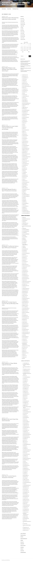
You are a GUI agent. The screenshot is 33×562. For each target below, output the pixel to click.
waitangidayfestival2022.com (26, 211)
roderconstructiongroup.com (26, 253)
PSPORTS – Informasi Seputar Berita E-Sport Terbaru (16, 3)
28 (27, 50)
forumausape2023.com (25, 203)
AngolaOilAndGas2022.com (25, 194)
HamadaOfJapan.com (25, 111)
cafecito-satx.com (25, 420)
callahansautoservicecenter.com (26, 281)
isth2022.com (24, 217)
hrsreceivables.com (24, 138)
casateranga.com (25, 448)
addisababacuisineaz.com (26, 528)
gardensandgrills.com (26, 475)
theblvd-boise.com (24, 169)
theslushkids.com (25, 438)
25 (22, 50)
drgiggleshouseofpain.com (25, 149)
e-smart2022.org (24, 172)
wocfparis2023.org (24, 220)
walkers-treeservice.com (26, 451)
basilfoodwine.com (25, 476)
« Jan (22, 51)
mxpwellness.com (25, 455)
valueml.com (24, 128)
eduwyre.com (24, 166)
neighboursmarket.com (26, 499)
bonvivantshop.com (24, 121)
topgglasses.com (25, 405)
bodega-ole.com (25, 503)
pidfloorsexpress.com (25, 83)
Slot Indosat (22, 547)
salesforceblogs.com (25, 100)
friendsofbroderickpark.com (25, 298)
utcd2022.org (24, 235)
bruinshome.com (25, 428)
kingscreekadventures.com (25, 114)
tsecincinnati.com (24, 251)
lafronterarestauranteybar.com (27, 434)
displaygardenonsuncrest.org (26, 345)
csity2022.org (24, 247)
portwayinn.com (25, 462)
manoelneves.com (24, 94)
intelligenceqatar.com (25, 107)
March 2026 (22, 18)
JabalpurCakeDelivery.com (25, 104)
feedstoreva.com (24, 348)
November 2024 (23, 36)
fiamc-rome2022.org (25, 306)
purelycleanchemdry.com (25, 117)
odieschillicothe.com (25, 274)
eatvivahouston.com (25, 389)
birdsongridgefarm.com (26, 492)
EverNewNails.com (24, 155)
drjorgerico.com (24, 132)
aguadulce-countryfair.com (25, 312)
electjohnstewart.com (26, 510)
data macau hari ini (23, 545)
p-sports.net (24, 399)
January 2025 (22, 33)
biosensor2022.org (24, 236)
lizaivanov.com (25, 382)
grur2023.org (24, 197)
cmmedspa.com (25, 472)
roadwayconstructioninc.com (26, 332)
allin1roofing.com (25, 466)
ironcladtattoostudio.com (26, 427)
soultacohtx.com (24, 355)
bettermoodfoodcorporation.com (26, 86)
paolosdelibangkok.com (25, 326)
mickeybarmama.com (25, 330)
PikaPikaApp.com (24, 108)
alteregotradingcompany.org (26, 189)
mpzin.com (23, 124)
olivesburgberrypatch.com (26, 437)
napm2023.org (24, 200)
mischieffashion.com (25, 165)
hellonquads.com (24, 257)
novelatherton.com (25, 507)
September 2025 (23, 24)
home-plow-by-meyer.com (26, 385)
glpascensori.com (25, 441)
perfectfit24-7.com (24, 284)
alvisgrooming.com (24, 322)
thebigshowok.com (25, 391)
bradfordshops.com (24, 180)
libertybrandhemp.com (26, 496)
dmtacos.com (25, 375)
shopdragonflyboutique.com (25, 333)
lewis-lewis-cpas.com (25, 176)
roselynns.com (24, 97)
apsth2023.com (24, 207)
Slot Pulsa (22, 536)
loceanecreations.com (26, 490)
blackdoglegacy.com (25, 388)
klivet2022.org (24, 239)
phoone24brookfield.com (25, 329)
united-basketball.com (26, 417)
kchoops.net (24, 483)
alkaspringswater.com (25, 291)
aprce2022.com (24, 190)
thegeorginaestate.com (25, 323)
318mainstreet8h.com (25, 292)
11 (22, 47)
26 (24, 50)
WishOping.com (24, 118)
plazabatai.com (24, 254)
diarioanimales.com (24, 258)
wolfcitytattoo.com (25, 431)
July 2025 (22, 27)
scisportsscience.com (26, 527)
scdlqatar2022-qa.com (25, 223)
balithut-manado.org (24, 187)
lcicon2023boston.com (25, 210)
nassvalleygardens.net (26, 509)
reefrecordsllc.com (25, 413)
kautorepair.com (24, 268)
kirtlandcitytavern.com (26, 486)
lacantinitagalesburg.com (25, 275)
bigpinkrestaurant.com (25, 142)
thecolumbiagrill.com (25, 224)
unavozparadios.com (25, 261)
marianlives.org (24, 80)
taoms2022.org (24, 242)
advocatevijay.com (24, 183)
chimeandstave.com (25, 392)
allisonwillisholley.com (26, 459)
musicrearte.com (24, 339)
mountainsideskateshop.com (27, 485)
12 (24, 47)
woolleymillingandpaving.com (27, 444)
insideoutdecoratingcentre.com (26, 156)
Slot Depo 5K (22, 543)
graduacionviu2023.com (26, 421)
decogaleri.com (24, 260)
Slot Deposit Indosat (23, 552)
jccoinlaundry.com (24, 267)
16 (30, 47)
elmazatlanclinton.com (25, 271)
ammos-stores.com (25, 489)
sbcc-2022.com (24, 193)
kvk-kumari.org (25, 523)
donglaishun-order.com (25, 305)
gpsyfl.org (23, 358)
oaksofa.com (24, 354)
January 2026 (22, 21)
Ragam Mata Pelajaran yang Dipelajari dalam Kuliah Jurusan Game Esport (9, 69)
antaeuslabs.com (24, 115)
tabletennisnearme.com (25, 352)
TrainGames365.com (25, 101)
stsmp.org (23, 93)
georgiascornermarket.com (25, 282)
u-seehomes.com (24, 162)
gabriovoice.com (25, 396)
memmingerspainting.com (25, 145)
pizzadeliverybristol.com (25, 277)
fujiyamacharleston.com (25, 302)
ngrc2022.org (24, 173)
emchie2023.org (24, 232)
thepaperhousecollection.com (27, 458)
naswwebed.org (24, 186)
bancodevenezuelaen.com (25, 84)
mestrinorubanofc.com (26, 506)
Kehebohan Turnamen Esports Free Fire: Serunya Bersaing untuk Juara (10, 303)
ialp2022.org (23, 238)
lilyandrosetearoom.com (26, 435)
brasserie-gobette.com (25, 337)
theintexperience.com (25, 76)
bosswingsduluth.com (25, 315)
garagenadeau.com (24, 152)
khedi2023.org (24, 228)
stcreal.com (23, 125)
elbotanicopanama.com (25, 264)
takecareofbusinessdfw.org (25, 110)
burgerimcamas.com (25, 530)
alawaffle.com (25, 414)
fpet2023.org (24, 170)
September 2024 (23, 39)
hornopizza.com (25, 378)
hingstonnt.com (24, 87)
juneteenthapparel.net (26, 518)
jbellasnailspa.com (24, 319)
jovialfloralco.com (24, 159)
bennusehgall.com (24, 250)
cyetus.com (23, 179)
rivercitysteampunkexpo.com (27, 482)
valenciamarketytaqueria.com (27, 411)
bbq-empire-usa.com (25, 347)
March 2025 (22, 30)
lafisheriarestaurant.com (25, 309)
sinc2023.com (24, 221)
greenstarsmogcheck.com (25, 278)
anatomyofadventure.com (26, 469)
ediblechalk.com (24, 351)
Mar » (29, 51)
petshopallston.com (25, 402)
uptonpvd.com (25, 445)
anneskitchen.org (25, 410)
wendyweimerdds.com (25, 135)
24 (21, 50)
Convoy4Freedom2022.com (26, 196)
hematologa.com (25, 381)
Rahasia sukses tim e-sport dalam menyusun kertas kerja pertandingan (10, 128)
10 (21, 47)
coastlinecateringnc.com (26, 370)
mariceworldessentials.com (25, 308)
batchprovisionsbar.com (25, 336)
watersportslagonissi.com (25, 163)
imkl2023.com (24, 204)
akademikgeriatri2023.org (25, 229)
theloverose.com (25, 395)
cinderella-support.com (25, 141)
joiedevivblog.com (25, 493)
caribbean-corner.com (26, 479)
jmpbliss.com (24, 131)
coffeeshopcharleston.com (25, 288)
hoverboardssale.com (25, 90)
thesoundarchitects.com (26, 465)
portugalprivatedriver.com (25, 285)
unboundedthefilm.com (25, 77)
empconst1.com (24, 139)
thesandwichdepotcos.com (25, 148)
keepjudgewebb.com (25, 468)
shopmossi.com (25, 452)
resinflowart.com (25, 398)
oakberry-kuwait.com (25, 295)
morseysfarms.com (24, 340)
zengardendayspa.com (26, 424)
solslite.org (24, 461)
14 (27, 47)
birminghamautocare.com (25, 316)
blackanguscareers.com (26, 500)
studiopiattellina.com (25, 299)
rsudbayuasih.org (25, 515)
